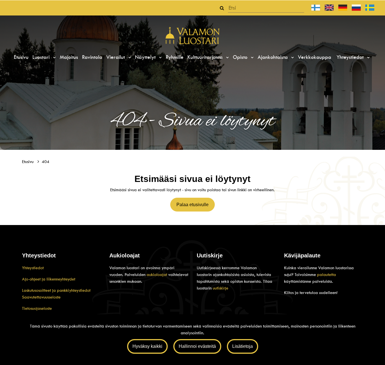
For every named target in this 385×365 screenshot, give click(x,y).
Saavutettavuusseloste (41, 297)
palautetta (326, 274)
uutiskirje (220, 288)
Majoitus (69, 57)
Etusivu (21, 57)
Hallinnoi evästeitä (197, 346)
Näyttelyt (146, 57)
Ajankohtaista (273, 57)
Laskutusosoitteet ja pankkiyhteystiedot (56, 290)
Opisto (241, 57)
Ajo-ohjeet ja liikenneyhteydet (48, 279)
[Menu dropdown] (53, 57)
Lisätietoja (242, 346)
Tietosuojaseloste (37, 308)
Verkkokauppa (314, 57)
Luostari (41, 57)
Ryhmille (174, 57)
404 (45, 161)
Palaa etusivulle (192, 204)
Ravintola (92, 57)
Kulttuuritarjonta (205, 57)
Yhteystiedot (351, 57)
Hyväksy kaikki (147, 346)
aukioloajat (157, 274)
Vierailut (116, 57)
